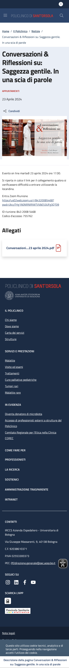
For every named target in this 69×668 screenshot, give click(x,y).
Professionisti (15, 459)
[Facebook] (25, 582)
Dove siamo (12, 326)
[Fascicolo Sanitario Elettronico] (17, 610)
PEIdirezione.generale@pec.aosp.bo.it (33, 563)
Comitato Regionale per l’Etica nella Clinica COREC (30, 435)
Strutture (10, 339)
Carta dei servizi (14, 333)
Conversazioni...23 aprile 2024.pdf (30, 248)
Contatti (11, 522)
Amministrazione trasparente (26, 489)
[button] (61, 15)
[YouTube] (33, 582)
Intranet (11, 499)
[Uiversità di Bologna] (34, 295)
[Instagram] (8, 582)
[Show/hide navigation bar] (5, 15)
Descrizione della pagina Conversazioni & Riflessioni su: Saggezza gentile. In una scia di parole (35, 662)
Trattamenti (12, 373)
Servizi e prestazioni (19, 351)
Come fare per (15, 450)
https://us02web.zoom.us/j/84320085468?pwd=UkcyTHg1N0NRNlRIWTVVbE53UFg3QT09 (30, 202)
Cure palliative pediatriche (20, 380)
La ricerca (12, 469)
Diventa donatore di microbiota (23, 414)
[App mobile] (8, 600)
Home (5, 31)
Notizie (35, 31)
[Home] (35, 15)
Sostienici (12, 479)
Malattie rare (13, 392)
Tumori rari (11, 386)
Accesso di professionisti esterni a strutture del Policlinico (33, 423)
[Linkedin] (16, 582)
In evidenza (13, 405)
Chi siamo (11, 320)
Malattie (10, 360)
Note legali (8, 633)
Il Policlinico (20, 31)
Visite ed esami (14, 367)
